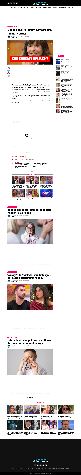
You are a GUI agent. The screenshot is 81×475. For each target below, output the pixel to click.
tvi (34, 159)
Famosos (32, 7)
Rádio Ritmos (14, 37)
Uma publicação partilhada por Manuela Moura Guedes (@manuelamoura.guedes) (30, 152)
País (24, 7)
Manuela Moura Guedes (26, 159)
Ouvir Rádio (20, 7)
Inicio (12, 7)
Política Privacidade (62, 7)
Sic (32, 159)
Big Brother (45, 7)
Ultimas (49, 7)
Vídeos (69, 7)
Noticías (28, 7)
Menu (15, 7)
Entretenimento (38, 7)
